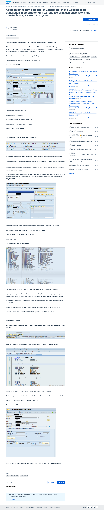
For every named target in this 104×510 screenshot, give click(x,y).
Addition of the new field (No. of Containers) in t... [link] (66, 6)
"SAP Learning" (84, 56)
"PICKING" (85, 53)
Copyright (21, 507)
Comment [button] (61, 482)
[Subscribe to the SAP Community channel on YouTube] (94, 507)
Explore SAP (88, 2)
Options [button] (84, 22)
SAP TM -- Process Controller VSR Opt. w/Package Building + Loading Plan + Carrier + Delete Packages (82, 104)
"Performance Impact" (75, 53)
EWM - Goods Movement (12, 38)
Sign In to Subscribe (90, 19)
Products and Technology (28, 2)
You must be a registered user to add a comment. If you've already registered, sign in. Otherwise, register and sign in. (33, 495)
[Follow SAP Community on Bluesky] (91, 507)
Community (15, 2)
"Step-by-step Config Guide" (76, 59)
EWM (8, 475)
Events (59, 2)
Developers (46, 2)
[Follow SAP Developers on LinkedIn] (97, 507)
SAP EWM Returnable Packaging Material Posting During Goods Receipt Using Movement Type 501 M (83, 92)
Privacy (7, 507)
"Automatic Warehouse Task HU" (77, 51)
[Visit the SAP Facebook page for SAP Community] (88, 507)
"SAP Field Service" (74, 56)
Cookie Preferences (54, 507)
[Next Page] (85, 63)
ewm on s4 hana (15, 475)
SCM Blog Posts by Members (47, 6)
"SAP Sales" (93, 56)
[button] (92, 30)
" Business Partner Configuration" (77, 48)
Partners (53, 2)
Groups (39, 2)
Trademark (39, 507)
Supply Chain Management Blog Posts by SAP (83, 76)
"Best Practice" (91, 51)
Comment (12, 499)
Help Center (66, 2)
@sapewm (85, 62)
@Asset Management (75, 62)
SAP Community (9, 6)
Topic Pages (75, 2)
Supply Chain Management (34, 6)
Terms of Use (14, 507)
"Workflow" (88, 59)
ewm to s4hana (24, 475)
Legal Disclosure (30, 507)
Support (45, 507)
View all (71, 173)
